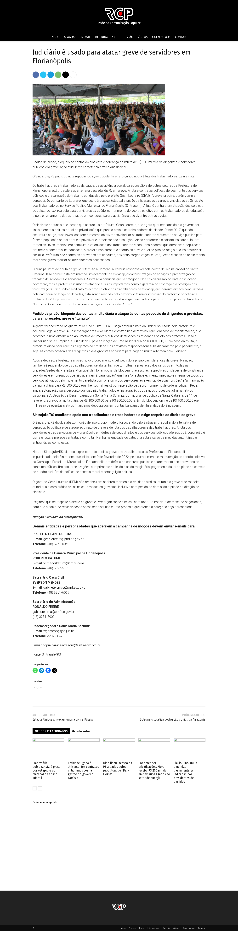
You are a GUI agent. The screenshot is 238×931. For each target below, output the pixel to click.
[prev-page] (35, 788)
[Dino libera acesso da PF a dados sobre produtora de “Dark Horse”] (119, 749)
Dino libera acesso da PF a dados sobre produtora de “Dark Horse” (117, 768)
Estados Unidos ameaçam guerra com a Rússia (63, 719)
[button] (201, 37)
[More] (73, 74)
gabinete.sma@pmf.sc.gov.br (53, 612)
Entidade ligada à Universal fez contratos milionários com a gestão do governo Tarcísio (83, 770)
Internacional (106, 37)
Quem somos (161, 37)
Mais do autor (81, 731)
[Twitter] (43, 74)
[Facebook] (36, 74)
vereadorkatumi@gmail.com (63, 563)
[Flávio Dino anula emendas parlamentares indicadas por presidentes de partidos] (189, 749)
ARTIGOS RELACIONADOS (51, 731)
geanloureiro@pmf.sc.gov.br (63, 539)
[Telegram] (50, 74)
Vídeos (143, 37)
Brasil (85, 37)
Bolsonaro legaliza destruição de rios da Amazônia (172, 719)
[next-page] (40, 788)
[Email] (65, 74)
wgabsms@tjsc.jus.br (58, 631)
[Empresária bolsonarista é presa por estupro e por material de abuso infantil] (48, 749)
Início (55, 37)
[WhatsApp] (58, 74)
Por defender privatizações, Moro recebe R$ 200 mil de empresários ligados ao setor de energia (154, 770)
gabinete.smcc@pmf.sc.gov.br (65, 587)
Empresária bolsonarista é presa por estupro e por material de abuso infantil (46, 770)
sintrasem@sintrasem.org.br (80, 645)
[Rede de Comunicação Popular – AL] (119, 16)
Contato (181, 37)
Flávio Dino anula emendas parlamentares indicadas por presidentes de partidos (185, 772)
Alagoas (70, 37)
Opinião (127, 37)
